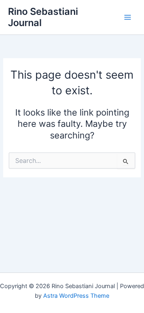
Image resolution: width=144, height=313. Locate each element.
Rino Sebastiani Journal (43, 17)
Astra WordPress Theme (76, 295)
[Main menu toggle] (127, 17)
